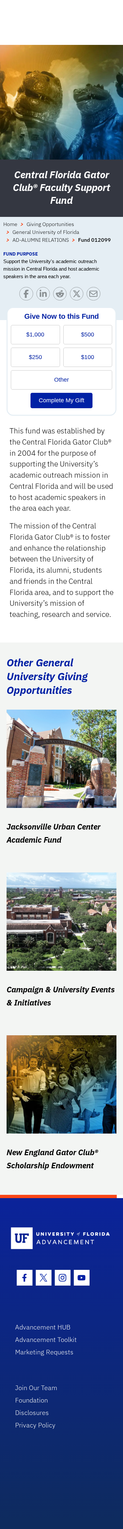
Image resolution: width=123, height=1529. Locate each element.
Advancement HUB (43, 1327)
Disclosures (32, 1412)
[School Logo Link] (58, 1239)
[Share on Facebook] (27, 295)
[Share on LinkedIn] (44, 295)
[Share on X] (78, 295)
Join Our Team (36, 1387)
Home (10, 224)
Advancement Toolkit (46, 1339)
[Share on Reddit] (61, 295)
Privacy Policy (35, 1425)
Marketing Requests (44, 1351)
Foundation (31, 1400)
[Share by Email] (95, 295)
